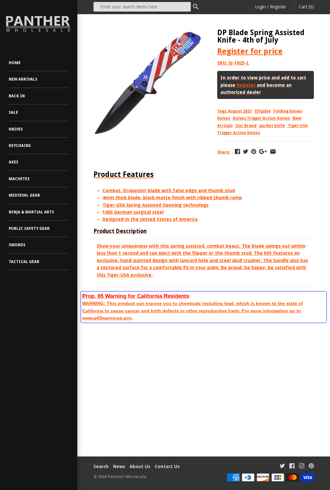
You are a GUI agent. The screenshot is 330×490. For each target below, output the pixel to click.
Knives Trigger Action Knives (261, 118)
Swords (17, 245)
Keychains (20, 145)
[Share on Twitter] (245, 151)
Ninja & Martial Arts (31, 212)
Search (101, 466)
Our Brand (246, 125)
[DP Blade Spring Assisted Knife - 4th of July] (147, 32)
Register (278, 6)
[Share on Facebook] (237, 151)
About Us (140, 466)
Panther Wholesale (127, 477)
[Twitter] (282, 467)
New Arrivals (23, 79)
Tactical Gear (24, 262)
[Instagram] (301, 467)
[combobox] (142, 7)
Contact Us (167, 466)
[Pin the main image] (253, 151)
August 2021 (240, 111)
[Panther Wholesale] (38, 24)
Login (260, 6)
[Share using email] (273, 151)
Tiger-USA (298, 125)
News (119, 466)
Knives (16, 129)
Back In (17, 96)
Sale (13, 112)
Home (15, 63)
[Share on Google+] (263, 151)
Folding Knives (288, 111)
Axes (13, 162)
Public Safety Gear (29, 228)
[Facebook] (292, 467)
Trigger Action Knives (238, 133)
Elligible (263, 111)
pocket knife (272, 125)
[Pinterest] (311, 467)
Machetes (19, 179)
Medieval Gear (24, 195)
